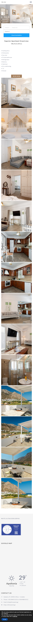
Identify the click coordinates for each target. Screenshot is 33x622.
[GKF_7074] (16, 462)
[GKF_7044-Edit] (16, 216)
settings (15, 616)
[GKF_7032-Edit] (16, 154)
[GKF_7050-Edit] (16, 247)
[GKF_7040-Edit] (16, 185)
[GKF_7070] (16, 401)
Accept (4, 619)
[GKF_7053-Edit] (16, 277)
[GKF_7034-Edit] (16, 93)
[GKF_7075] (16, 493)
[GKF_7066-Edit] (16, 370)
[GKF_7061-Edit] (16, 339)
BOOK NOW (16, 76)
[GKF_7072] (16, 431)
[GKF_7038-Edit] (16, 124)
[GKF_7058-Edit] (16, 308)
